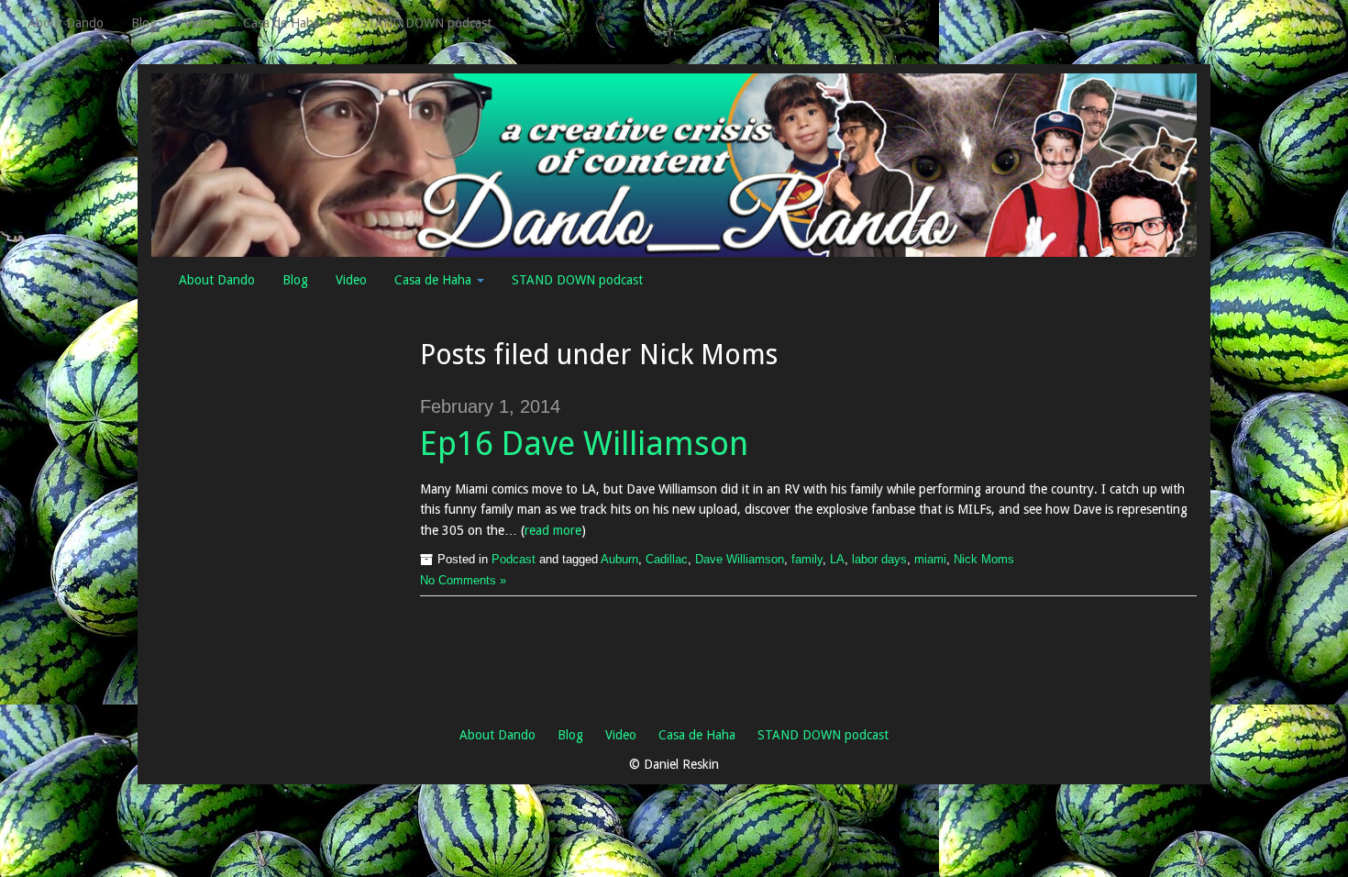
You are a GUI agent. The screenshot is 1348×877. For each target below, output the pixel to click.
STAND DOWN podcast (426, 23)
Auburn (619, 559)
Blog (144, 23)
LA (837, 559)
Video (199, 23)
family (807, 559)
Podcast (514, 559)
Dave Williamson (739, 559)
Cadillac (667, 559)
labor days (879, 559)
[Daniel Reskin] (674, 164)
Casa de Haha (283, 23)
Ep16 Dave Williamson (584, 443)
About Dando (66, 23)
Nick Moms (984, 559)
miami (930, 559)
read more (553, 530)
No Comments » (463, 580)
